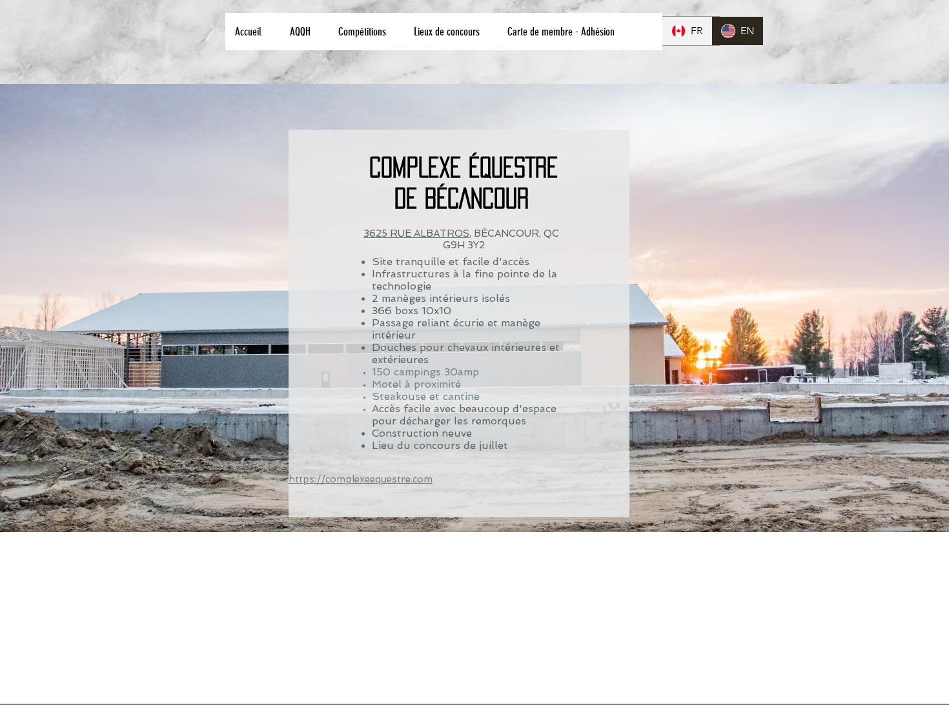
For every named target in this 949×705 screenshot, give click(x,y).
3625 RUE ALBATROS (416, 233)
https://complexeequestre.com (361, 479)
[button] (304, 31)
